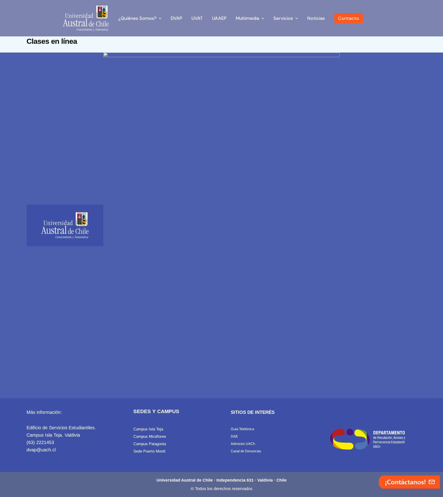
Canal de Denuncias (246, 451)
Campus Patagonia (149, 444)
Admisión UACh (243, 444)
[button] (159, 18)
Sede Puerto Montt (149, 451)
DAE (234, 436)
